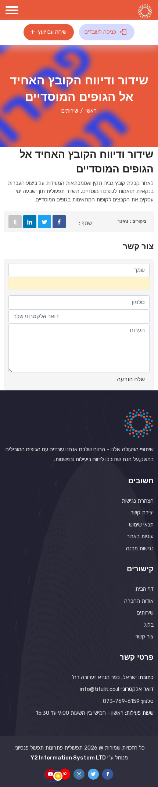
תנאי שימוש (141, 524)
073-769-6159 (121, 701)
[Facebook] (59, 221)
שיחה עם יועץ (51, 32)
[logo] (145, 11)
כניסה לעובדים (101, 32)
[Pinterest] (64, 774)
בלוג (149, 625)
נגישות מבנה (140, 548)
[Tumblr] (15, 221)
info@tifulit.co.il (99, 689)
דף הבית (144, 589)
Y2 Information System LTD (68, 757)
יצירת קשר (142, 512)
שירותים (145, 612)
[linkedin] (29, 221)
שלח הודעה (131, 379)
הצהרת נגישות (138, 501)
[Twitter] (44, 221)
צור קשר (144, 636)
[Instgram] (79, 774)
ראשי (91, 111)
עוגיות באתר (140, 536)
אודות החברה (139, 601)
